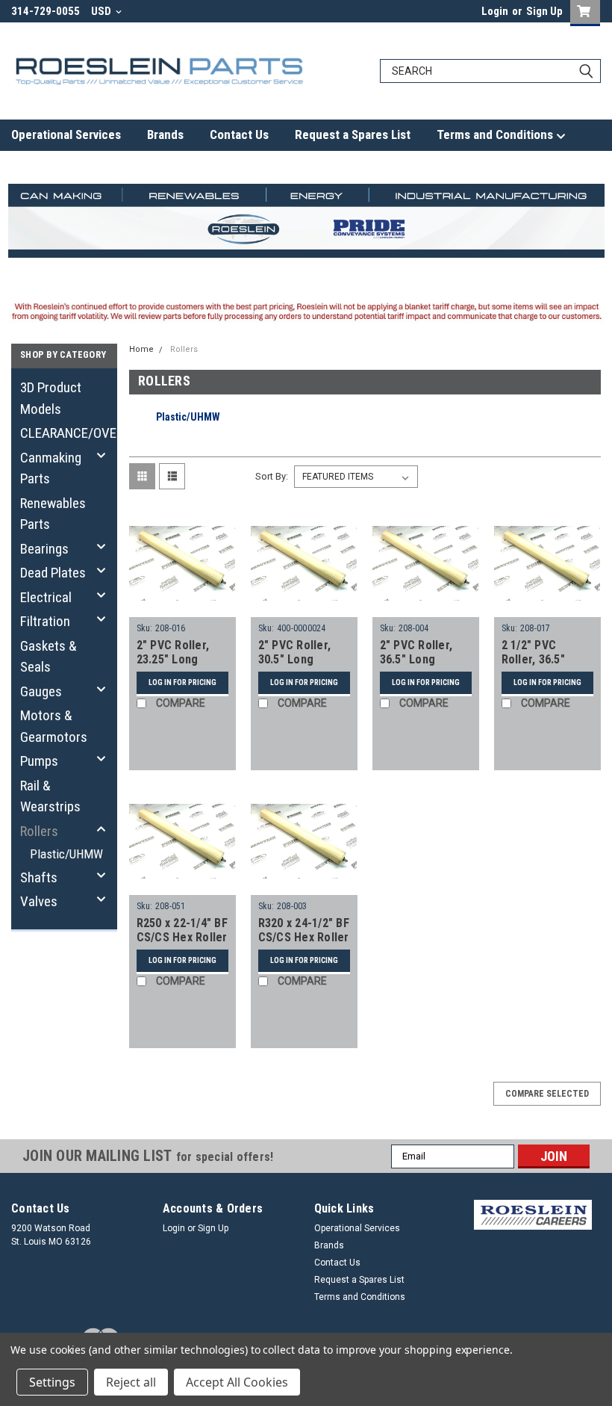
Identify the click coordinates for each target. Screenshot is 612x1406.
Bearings (44, 548)
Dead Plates (53, 572)
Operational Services (66, 134)
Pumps (39, 760)
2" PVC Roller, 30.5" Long (294, 652)
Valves (38, 901)
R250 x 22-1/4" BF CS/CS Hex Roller (182, 930)
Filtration (45, 621)
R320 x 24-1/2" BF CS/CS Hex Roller (303, 930)
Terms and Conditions (496, 134)
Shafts (38, 877)
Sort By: (271, 476)
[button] (533, 1215)
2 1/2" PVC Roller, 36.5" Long (533, 660)
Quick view (182, 605)
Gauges (41, 691)
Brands (165, 134)
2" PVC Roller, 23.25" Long (173, 652)
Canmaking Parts (50, 468)
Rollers (39, 831)
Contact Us (239, 134)
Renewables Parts (53, 514)
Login (494, 11)
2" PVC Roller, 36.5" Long (416, 652)
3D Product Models (50, 398)
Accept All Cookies (237, 1382)
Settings (52, 1382)
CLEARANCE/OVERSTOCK (61, 433)
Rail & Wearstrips (50, 796)
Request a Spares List (352, 134)
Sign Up (544, 11)
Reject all (131, 1382)
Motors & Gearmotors (53, 726)
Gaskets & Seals (48, 656)
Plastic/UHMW (66, 853)
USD (102, 11)
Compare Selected (547, 1093)
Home (141, 349)
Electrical (46, 597)
